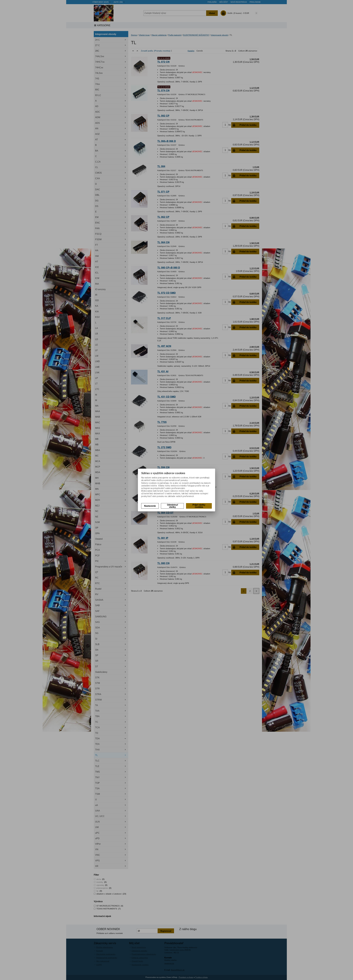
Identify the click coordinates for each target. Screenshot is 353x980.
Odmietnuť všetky (172, 505)
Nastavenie (150, 505)
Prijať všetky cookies (198, 505)
